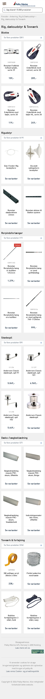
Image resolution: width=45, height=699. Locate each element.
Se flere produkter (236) (14, 545)
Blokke (5, 33)
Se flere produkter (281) (14, 38)
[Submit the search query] (4, 10)
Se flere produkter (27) (13, 443)
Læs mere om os (22, 648)
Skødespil (6, 338)
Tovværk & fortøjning (13, 540)
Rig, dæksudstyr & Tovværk (13, 19)
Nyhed (17, 245)
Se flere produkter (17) (13, 238)
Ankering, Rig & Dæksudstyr (22, 17)
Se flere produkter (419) (14, 138)
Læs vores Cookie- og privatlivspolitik (22, 671)
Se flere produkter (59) (13, 343)
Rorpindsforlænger (12, 233)
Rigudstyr (6, 133)
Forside (4, 17)
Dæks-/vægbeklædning (14, 438)
